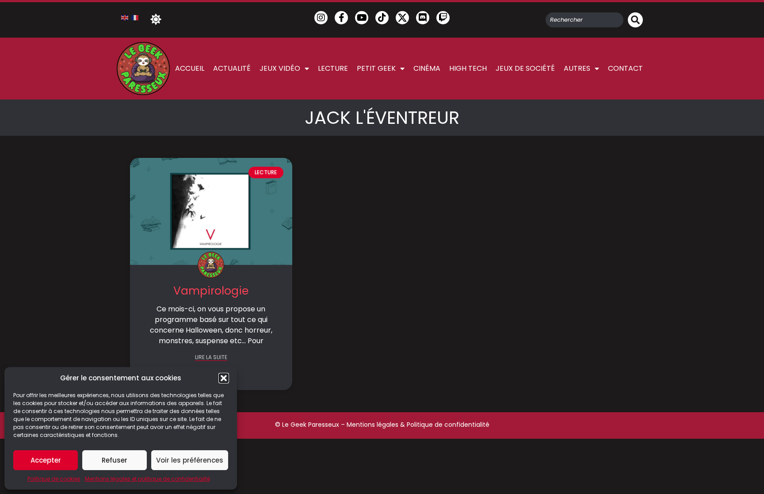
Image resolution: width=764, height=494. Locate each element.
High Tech (468, 68)
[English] (125, 17)
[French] (135, 17)
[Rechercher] (635, 19)
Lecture (333, 68)
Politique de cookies (53, 479)
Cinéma (426, 68)
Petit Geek (376, 68)
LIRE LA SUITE (211, 357)
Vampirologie (210, 291)
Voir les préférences (189, 460)
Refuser (114, 460)
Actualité (232, 68)
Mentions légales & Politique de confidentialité (418, 424)
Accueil (189, 68)
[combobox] (584, 19)
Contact (625, 68)
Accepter (46, 460)
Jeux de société (525, 68)
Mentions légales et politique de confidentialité (147, 479)
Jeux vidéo (280, 68)
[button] (223, 378)
